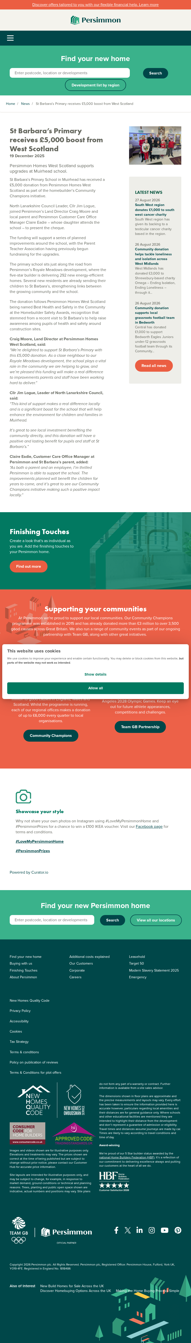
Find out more (28, 566)
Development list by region (95, 85)
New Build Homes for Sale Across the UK (72, 1286)
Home (10, 103)
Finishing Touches (24, 970)
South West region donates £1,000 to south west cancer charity (154, 210)
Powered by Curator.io (29, 872)
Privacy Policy (20, 1010)
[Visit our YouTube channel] (165, 1230)
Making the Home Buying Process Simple (147, 1290)
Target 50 (136, 963)
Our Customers (81, 963)
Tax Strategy (19, 1041)
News (25, 103)
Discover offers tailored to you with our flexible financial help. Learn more (95, 4)
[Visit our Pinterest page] (178, 1230)
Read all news (154, 365)
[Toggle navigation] (10, 38)
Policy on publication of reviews (34, 1062)
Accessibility (19, 1021)
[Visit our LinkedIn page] (140, 1230)
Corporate (77, 970)
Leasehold (137, 956)
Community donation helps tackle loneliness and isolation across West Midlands (153, 256)
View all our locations (156, 920)
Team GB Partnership (140, 727)
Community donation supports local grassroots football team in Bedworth (155, 315)
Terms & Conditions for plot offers (35, 1072)
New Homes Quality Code (29, 1000)
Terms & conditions (24, 1052)
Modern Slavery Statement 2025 (154, 970)
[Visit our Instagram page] (152, 1230)
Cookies (16, 1031)
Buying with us (21, 963)
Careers (75, 977)
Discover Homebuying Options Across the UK (75, 1290)
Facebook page (149, 826)
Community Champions (51, 735)
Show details (95, 674)
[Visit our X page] (128, 1230)
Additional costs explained (89, 956)
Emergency (137, 977)
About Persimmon (23, 977)
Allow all (95, 688)
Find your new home (26, 956)
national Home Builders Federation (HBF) (126, 1157)
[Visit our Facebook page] (116, 1230)
